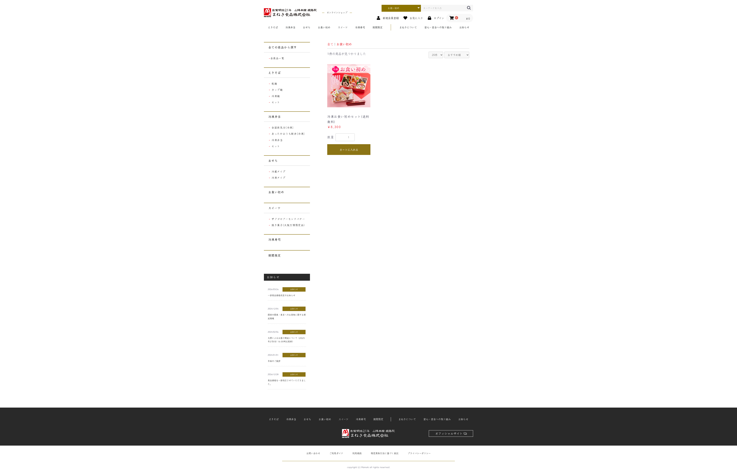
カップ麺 (277, 90)
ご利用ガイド (336, 453)
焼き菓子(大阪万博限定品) (288, 225)
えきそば (273, 27)
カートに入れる (349, 149)
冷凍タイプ (278, 177)
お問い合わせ (313, 453)
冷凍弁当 (290, 27)
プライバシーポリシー (419, 453)
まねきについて (408, 27)
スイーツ (343, 27)
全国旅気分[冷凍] (283, 127)
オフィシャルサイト (449, 433)
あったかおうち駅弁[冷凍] (288, 133)
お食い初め (324, 27)
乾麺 (274, 83)
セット (276, 102)
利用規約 (357, 453)
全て (330, 44)
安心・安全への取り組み (438, 27)
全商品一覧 (277, 58)
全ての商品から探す (282, 47)
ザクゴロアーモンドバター (288, 219)
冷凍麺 (276, 96)
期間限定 (378, 27)
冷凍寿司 (360, 27)
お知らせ (464, 27)
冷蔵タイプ (278, 171)
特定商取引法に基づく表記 (384, 453)
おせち (306, 27)
